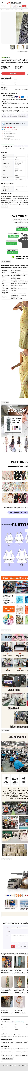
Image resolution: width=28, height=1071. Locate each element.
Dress (2, 1024)
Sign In (3, 139)
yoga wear (16, 1029)
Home (2, 9)
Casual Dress (21, 9)
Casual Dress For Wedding (21, 1042)
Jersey (15, 1024)
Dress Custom (18, 1052)
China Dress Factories (7, 1048)
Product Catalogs (20, 1021)
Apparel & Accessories (9, 9)
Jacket (15, 1027)
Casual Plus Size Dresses (7, 1042)
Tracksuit (3, 1027)
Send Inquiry (13, 73)
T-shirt (2, 1029)
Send (13, 946)
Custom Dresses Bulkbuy (7, 1058)
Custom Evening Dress (7, 1055)
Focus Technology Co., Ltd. (17, 1065)
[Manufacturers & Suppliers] (14, 2)
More (2, 1061)
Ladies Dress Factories (7, 1052)
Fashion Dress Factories (19, 1048)
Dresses (16, 9)
